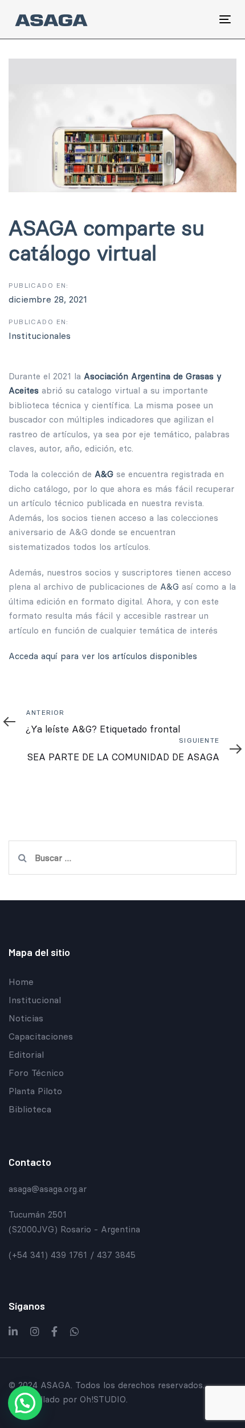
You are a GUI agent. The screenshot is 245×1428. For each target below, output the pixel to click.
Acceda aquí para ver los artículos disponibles (103, 656)
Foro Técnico (36, 1072)
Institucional (35, 999)
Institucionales (40, 335)
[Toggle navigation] (194, 19)
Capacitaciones (41, 1036)
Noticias (26, 1018)
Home (21, 981)
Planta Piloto (35, 1090)
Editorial (26, 1054)
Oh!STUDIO (103, 1399)
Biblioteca (30, 1109)
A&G (169, 586)
